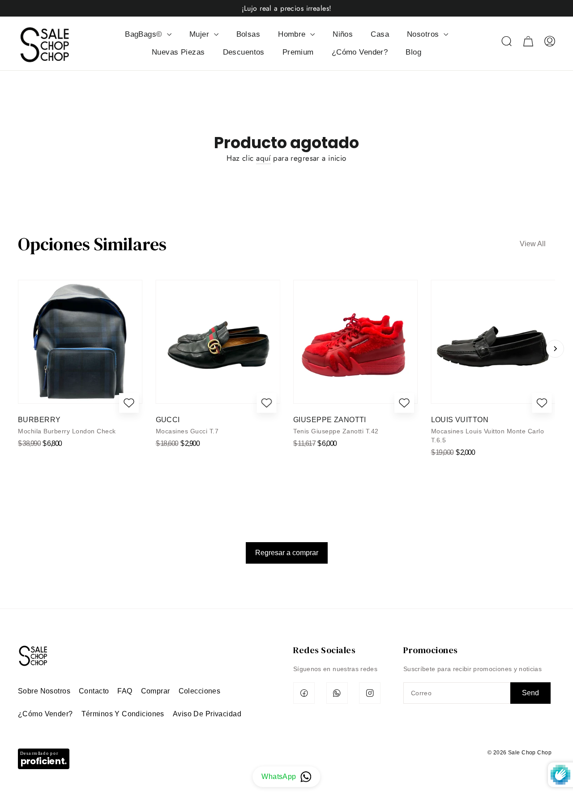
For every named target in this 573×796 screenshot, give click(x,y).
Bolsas (248, 34)
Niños (343, 34)
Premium (298, 52)
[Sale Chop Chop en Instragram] (370, 693)
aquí (263, 158)
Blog (413, 52)
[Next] (555, 349)
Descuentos (244, 52)
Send (530, 693)
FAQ (124, 691)
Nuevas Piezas (178, 52)
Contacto (94, 691)
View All (533, 244)
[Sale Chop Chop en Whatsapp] (337, 693)
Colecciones (200, 691)
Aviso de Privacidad (207, 714)
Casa (380, 34)
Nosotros (424, 34)
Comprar (155, 691)
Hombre (293, 34)
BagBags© (145, 34)
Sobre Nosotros (44, 691)
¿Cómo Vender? (360, 52)
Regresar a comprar (286, 552)
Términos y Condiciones (122, 714)
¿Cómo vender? (45, 714)
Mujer (200, 34)
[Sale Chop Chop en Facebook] (304, 693)
